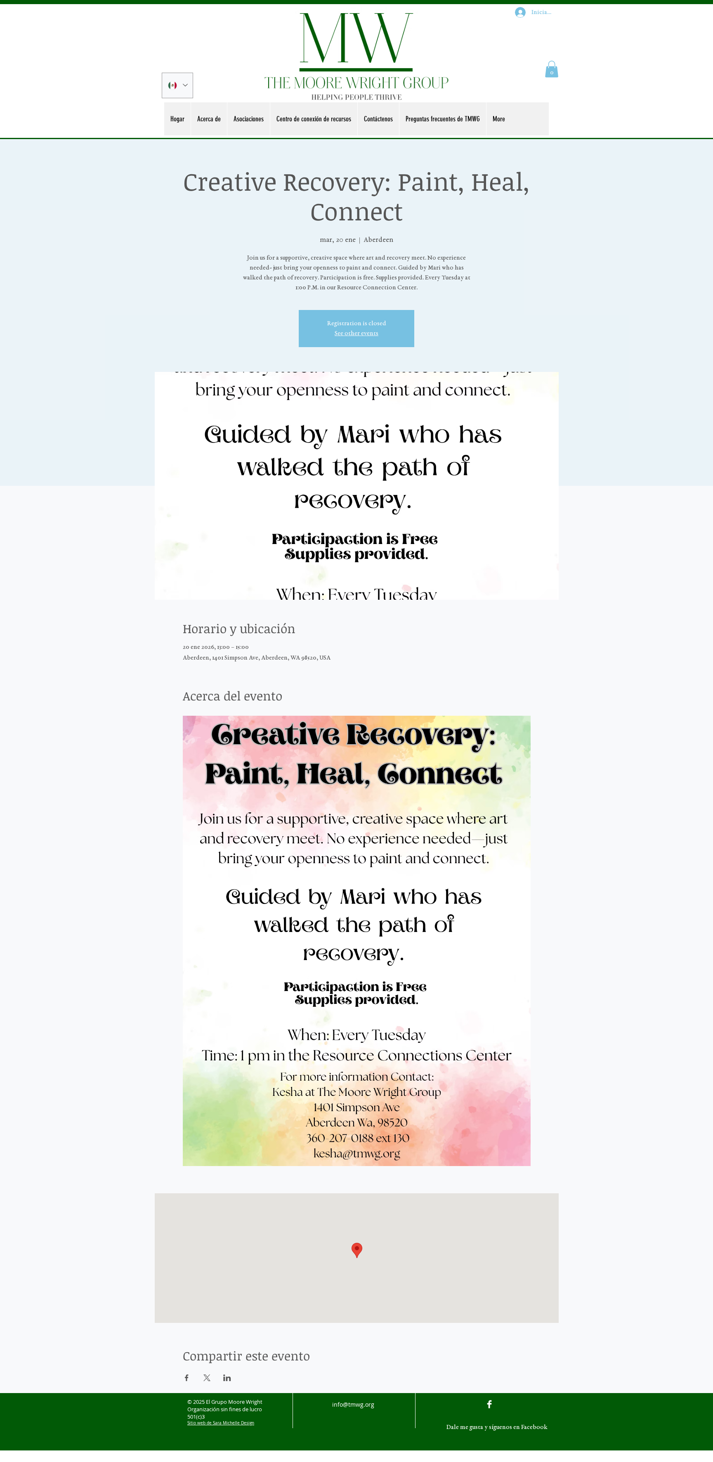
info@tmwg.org (353, 1404)
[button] (552, 69)
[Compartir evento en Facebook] (187, 1377)
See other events (356, 333)
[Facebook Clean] (489, 1404)
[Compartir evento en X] (207, 1377)
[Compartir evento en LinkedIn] (227, 1377)
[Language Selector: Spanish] (177, 85)
